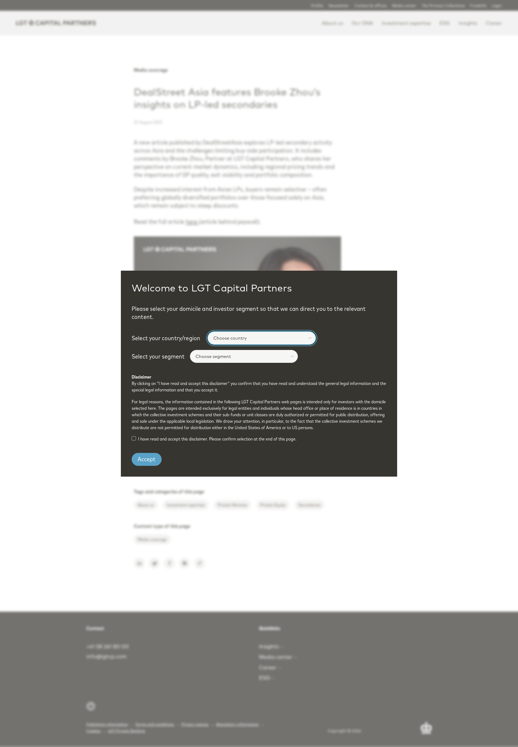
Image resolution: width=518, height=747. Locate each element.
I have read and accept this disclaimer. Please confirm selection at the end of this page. (217, 439)
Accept (146, 459)
